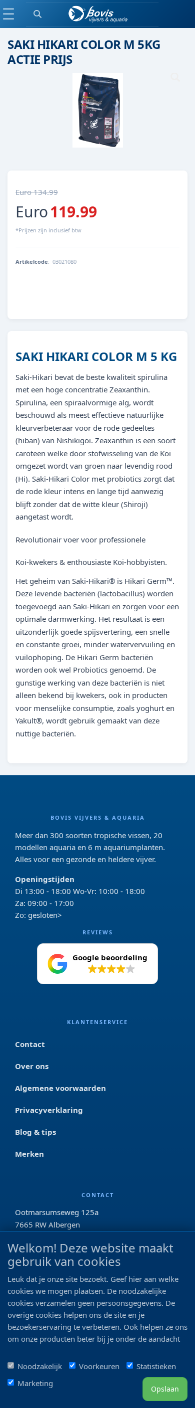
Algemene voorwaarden (60, 1088)
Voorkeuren (99, 1366)
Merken (29, 1154)
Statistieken (156, 1366)
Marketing (35, 1383)
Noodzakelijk (40, 1366)
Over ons (31, 1066)
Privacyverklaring (49, 1110)
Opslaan (165, 1389)
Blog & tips (35, 1132)
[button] (97, 963)
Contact (30, 1044)
